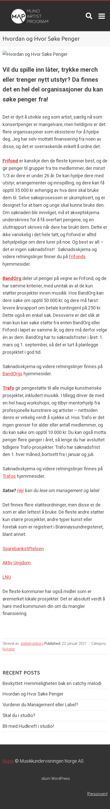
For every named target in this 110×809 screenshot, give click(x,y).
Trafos (9, 476)
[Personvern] (97, 794)
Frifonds (77, 256)
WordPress (55, 778)
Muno (8, 761)
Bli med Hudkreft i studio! (28, 726)
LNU (7, 577)
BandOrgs (13, 373)
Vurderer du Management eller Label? (40, 704)
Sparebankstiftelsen (23, 548)
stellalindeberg (31, 643)
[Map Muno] (27, 16)
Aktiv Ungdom (17, 562)
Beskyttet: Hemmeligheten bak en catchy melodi (52, 683)
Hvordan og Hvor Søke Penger (33, 694)
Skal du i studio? (19, 715)
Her (20, 490)
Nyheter (9, 649)
